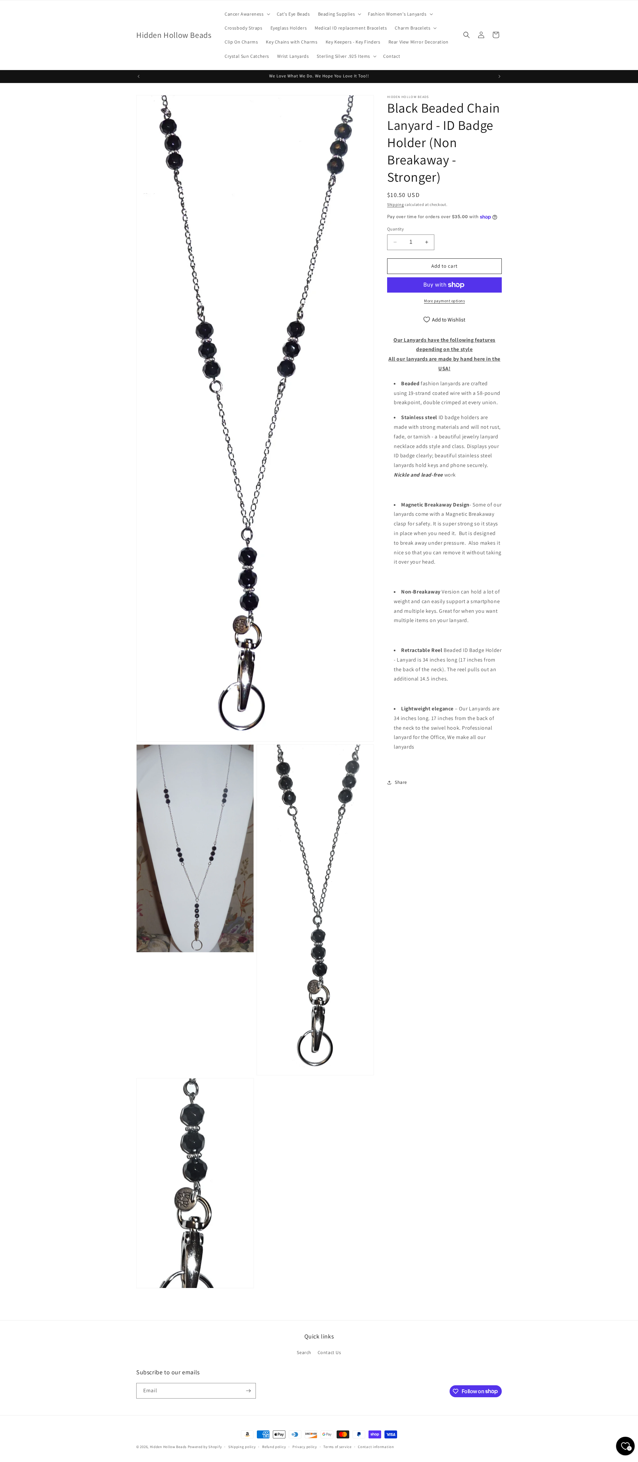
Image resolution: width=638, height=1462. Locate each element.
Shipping (395, 204)
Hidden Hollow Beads (168, 1446)
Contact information (376, 1446)
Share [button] (401, 782)
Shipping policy (242, 1446)
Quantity (395, 229)
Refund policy (274, 1446)
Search (304, 1352)
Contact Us (329, 1352)
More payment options (444, 300)
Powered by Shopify (205, 1446)
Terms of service (337, 1446)
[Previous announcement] (138, 76)
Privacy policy (304, 1446)
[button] (247, 14)
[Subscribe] (248, 1391)
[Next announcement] (499, 76)
